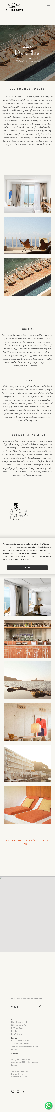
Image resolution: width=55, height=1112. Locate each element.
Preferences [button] (24, 559)
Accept (27, 567)
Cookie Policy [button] (13, 556)
